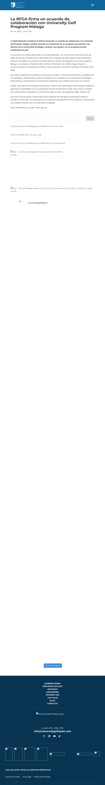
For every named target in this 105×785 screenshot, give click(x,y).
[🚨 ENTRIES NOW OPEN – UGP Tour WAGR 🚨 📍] (42, 620)
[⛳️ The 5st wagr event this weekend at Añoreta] (20, 539)
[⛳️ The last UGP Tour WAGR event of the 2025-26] (20, 349)
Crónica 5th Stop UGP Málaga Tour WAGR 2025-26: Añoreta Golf (37, 143)
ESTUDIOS (52, 689)
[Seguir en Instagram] (49, 736)
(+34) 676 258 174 (52, 728)
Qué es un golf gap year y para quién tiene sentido (40, 152)
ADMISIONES (52, 692)
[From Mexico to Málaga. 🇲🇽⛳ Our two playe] (42, 524)
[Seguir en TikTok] (59, 736)
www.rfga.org (41, 107)
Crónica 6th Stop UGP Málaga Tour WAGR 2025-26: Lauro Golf (36, 126)
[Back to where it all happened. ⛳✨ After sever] (84, 368)
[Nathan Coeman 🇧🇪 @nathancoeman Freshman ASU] (20, 437)
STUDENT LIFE (52, 695)
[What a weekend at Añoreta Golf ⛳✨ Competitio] (63, 459)
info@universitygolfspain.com (52, 731)
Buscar (90, 118)
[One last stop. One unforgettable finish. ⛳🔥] (63, 263)
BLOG (52, 700)
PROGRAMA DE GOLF (53, 686)
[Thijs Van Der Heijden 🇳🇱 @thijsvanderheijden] (84, 596)
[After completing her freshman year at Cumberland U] (42, 252)
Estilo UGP (27, 31)
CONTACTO (52, 703)
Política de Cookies (12, 777)
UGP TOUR (52, 698)
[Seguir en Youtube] (54, 736)
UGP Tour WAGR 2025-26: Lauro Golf (25, 135)
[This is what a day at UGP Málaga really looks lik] (42, 352)
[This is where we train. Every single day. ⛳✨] (63, 348)
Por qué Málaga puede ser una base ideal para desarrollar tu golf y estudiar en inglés (56, 188)
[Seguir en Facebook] (44, 736)
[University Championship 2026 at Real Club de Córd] (84, 516)
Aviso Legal (26, 777)
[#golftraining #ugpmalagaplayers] (20, 585)
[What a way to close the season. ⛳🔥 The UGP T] (84, 252)
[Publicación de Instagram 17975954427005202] (63, 585)
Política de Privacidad (42, 777)
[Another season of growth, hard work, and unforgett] (20, 261)
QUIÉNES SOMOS (53, 683)
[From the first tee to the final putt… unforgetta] (63, 522)
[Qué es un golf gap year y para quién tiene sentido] (13, 168)
